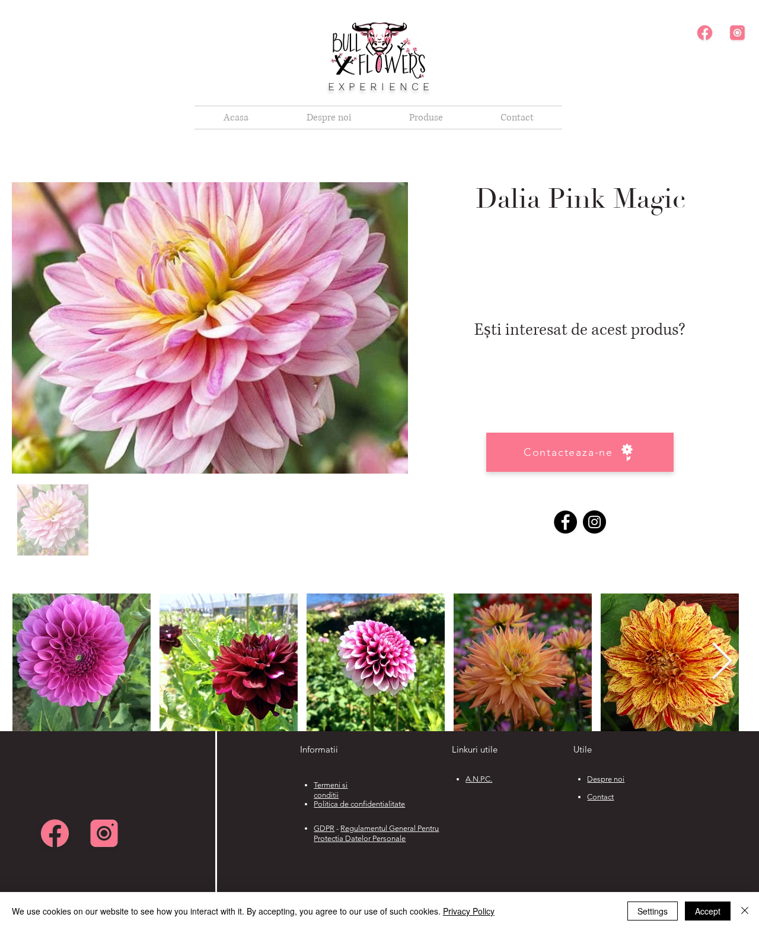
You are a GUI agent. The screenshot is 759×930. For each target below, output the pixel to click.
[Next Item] (722, 662)
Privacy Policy (469, 911)
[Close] (745, 911)
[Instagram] (594, 522)
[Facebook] (565, 522)
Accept (707, 911)
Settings (652, 911)
